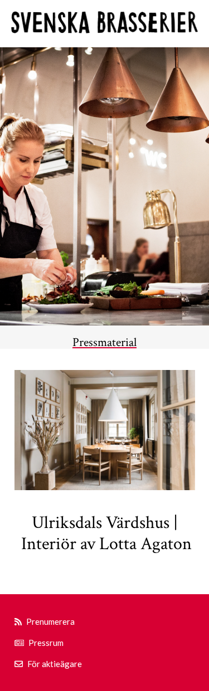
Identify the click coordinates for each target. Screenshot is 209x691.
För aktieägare (54, 664)
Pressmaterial (104, 342)
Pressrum (46, 643)
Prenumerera (50, 621)
